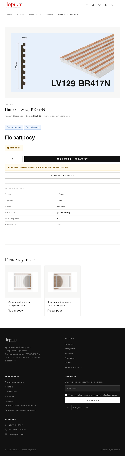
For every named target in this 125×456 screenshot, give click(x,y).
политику (97, 395)
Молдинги (70, 348)
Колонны (69, 353)
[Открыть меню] (117, 4)
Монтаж (9, 387)
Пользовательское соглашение (20, 405)
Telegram (77, 407)
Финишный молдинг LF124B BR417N (20, 303)
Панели (49, 14)
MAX (88, 407)
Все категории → (73, 367)
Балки (68, 362)
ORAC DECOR (35, 14)
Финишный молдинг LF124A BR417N (59, 303)
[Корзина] (105, 4)
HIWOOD (37, 116)
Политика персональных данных (21, 410)
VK (67, 407)
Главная (8, 14)
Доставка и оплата (14, 382)
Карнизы (69, 344)
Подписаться (92, 400)
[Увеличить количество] (19, 159)
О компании (11, 391)
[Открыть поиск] (87, 4)
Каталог (20, 14)
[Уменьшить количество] (7, 159)
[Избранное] (99, 4)
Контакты (9, 396)
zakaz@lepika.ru (16, 434)
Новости (9, 401)
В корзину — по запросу (74, 159)
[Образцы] (93, 4)
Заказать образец (64, 175)
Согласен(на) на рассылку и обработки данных (93, 395)
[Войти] (111, 4)
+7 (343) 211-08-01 (17, 429)
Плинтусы (70, 358)
